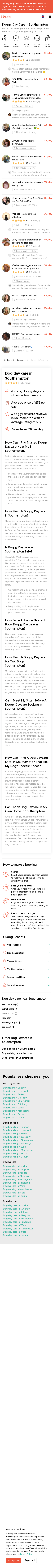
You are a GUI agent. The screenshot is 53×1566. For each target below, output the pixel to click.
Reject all (29, 1560)
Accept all (13, 1560)
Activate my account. (34, 9)
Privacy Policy (26, 1554)
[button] (26, 945)
